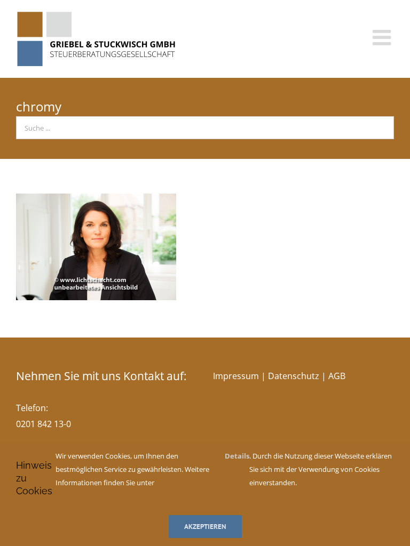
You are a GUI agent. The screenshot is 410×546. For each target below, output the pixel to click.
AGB (336, 376)
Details (237, 456)
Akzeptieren (205, 526)
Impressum (236, 376)
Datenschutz (293, 376)
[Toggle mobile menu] (383, 37)
